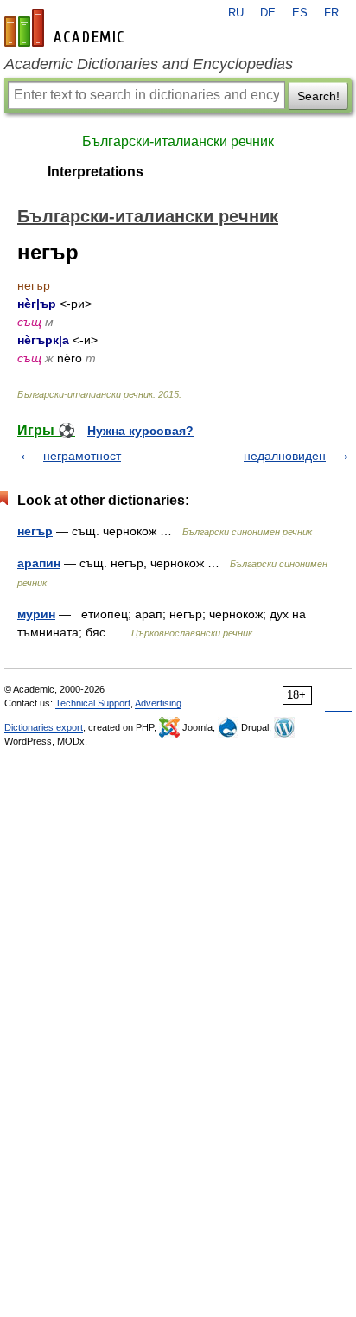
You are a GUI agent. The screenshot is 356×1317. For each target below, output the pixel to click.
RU (236, 13)
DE (268, 13)
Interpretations (95, 171)
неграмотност (82, 456)
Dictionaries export (43, 727)
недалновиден (285, 456)
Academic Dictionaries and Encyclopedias (148, 64)
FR (331, 13)
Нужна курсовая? (140, 431)
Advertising (158, 703)
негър (35, 531)
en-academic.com (66, 28)
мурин (36, 614)
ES (300, 13)
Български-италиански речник (178, 141)
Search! (318, 96)
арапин (38, 563)
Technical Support (92, 703)
